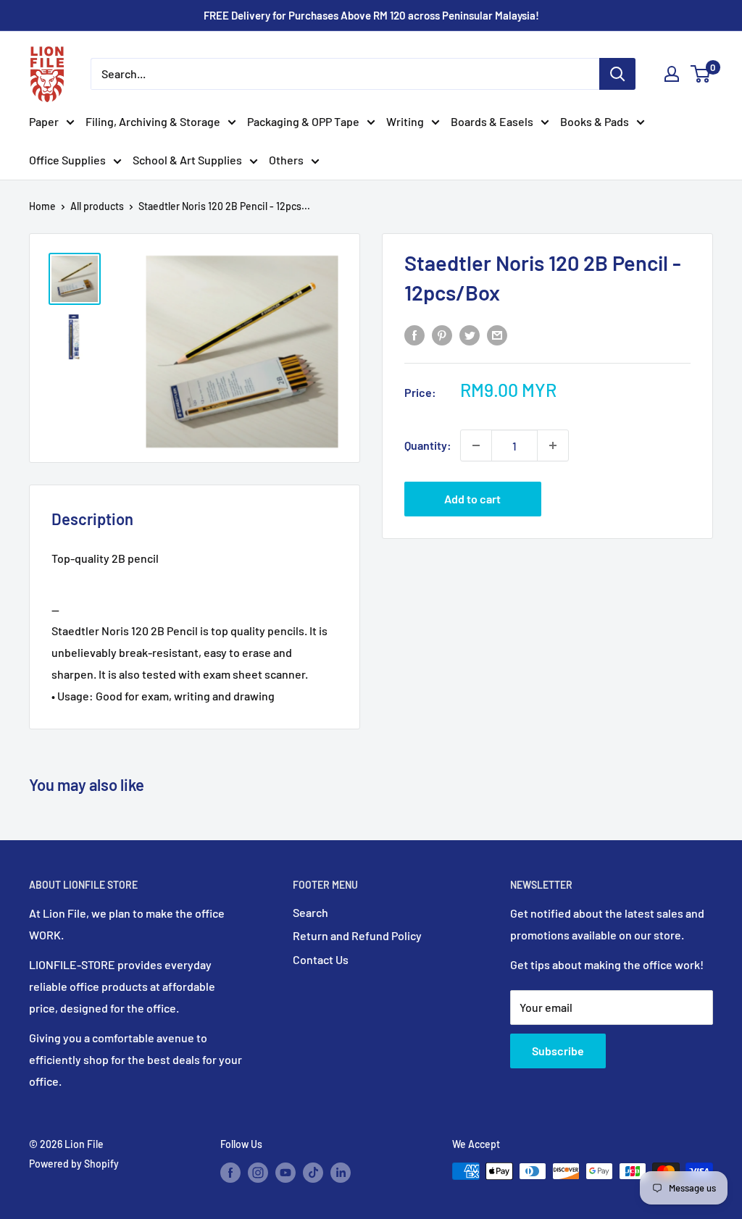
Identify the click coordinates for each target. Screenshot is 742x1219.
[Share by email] (497, 334)
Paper (44, 121)
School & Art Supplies (187, 160)
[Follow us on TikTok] (313, 1173)
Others (286, 160)
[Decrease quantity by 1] (476, 445)
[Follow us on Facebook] (230, 1173)
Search (310, 912)
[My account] (671, 74)
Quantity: (427, 445)
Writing (405, 121)
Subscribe (558, 1050)
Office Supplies (67, 160)
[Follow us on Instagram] (258, 1173)
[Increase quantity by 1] (553, 445)
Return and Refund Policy (357, 935)
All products (97, 206)
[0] (701, 74)
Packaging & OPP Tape (303, 121)
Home (42, 206)
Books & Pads (594, 121)
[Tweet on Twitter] (469, 334)
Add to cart (472, 499)
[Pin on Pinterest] (442, 334)
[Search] (617, 74)
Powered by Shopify (74, 1163)
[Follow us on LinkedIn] (340, 1173)
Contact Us (321, 959)
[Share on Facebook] (414, 334)
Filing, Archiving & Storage (153, 121)
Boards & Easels (492, 121)
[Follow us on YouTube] (285, 1173)
